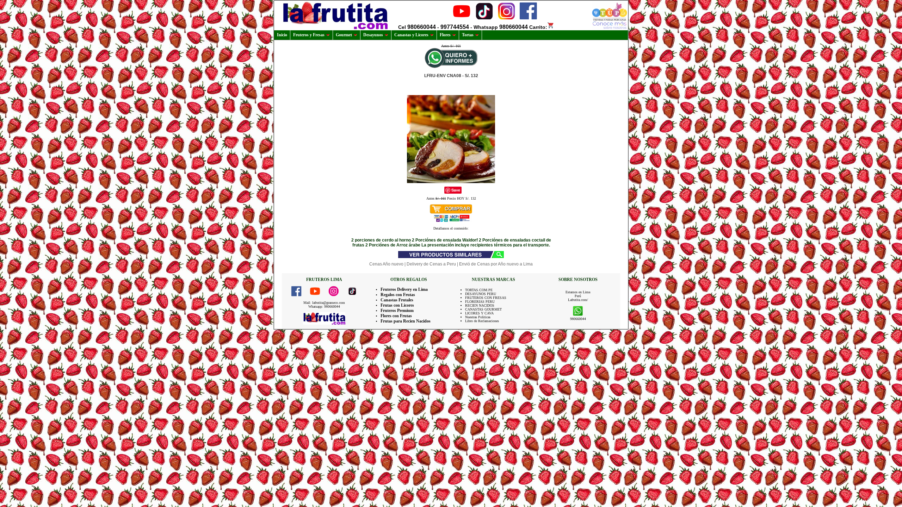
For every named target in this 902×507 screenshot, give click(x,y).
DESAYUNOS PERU (480, 294)
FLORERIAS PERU (480, 301)
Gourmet (344, 34)
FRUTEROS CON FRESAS (485, 298)
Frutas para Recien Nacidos (406, 321)
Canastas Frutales (397, 300)
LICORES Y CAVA (479, 313)
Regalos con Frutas (398, 294)
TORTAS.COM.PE (479, 290)
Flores (445, 34)
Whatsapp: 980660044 (324, 306)
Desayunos (373, 34)
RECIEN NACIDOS (479, 305)
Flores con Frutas (396, 315)
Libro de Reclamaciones (482, 321)
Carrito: (538, 27)
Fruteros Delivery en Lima (404, 289)
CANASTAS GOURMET (483, 309)
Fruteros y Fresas (309, 34)
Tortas (468, 34)
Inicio (282, 34)
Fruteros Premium (397, 310)
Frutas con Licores (397, 305)
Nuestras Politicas (477, 317)
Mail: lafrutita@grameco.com (324, 303)
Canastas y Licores (411, 34)
